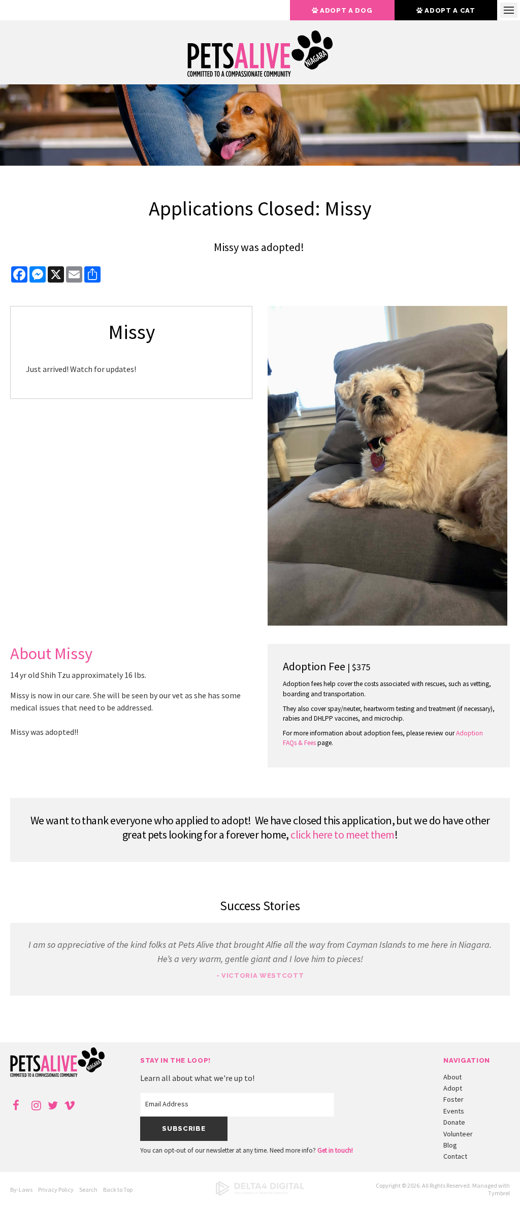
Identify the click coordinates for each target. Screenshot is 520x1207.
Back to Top (118, 1189)
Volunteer (458, 1133)
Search (88, 1189)
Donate (454, 1122)
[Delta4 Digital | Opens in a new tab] (260, 1193)
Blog (450, 1145)
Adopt (452, 1088)
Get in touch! (335, 1150)
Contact (455, 1156)
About (452, 1076)
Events (453, 1111)
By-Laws (21, 1189)
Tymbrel (499, 1193)
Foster (453, 1099)
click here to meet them (342, 834)
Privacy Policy (56, 1189)
